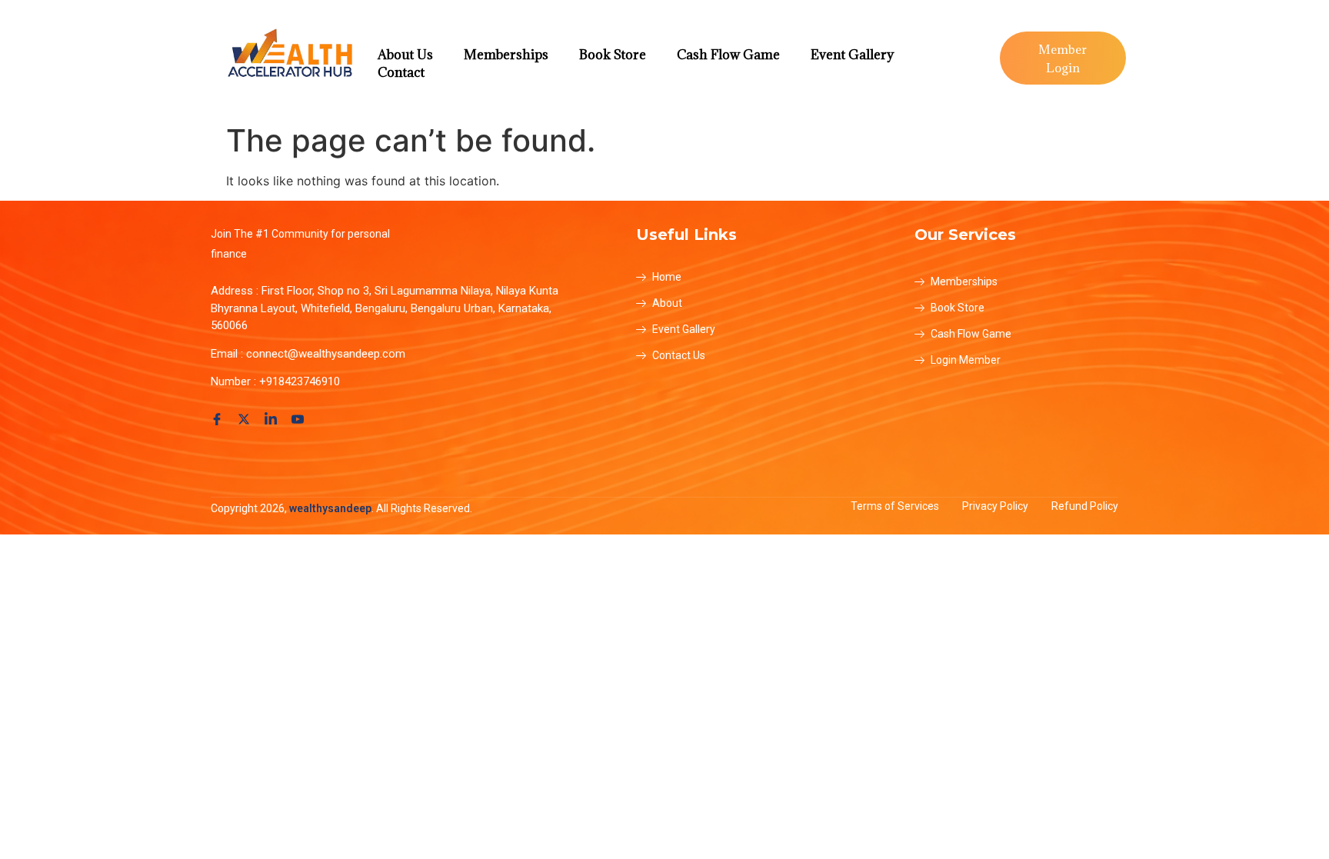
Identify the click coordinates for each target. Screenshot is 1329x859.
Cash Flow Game (728, 54)
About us (405, 54)
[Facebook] (219, 418)
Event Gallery (852, 54)
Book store (612, 54)
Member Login (1062, 58)
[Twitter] (246, 418)
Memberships (506, 54)
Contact (401, 72)
